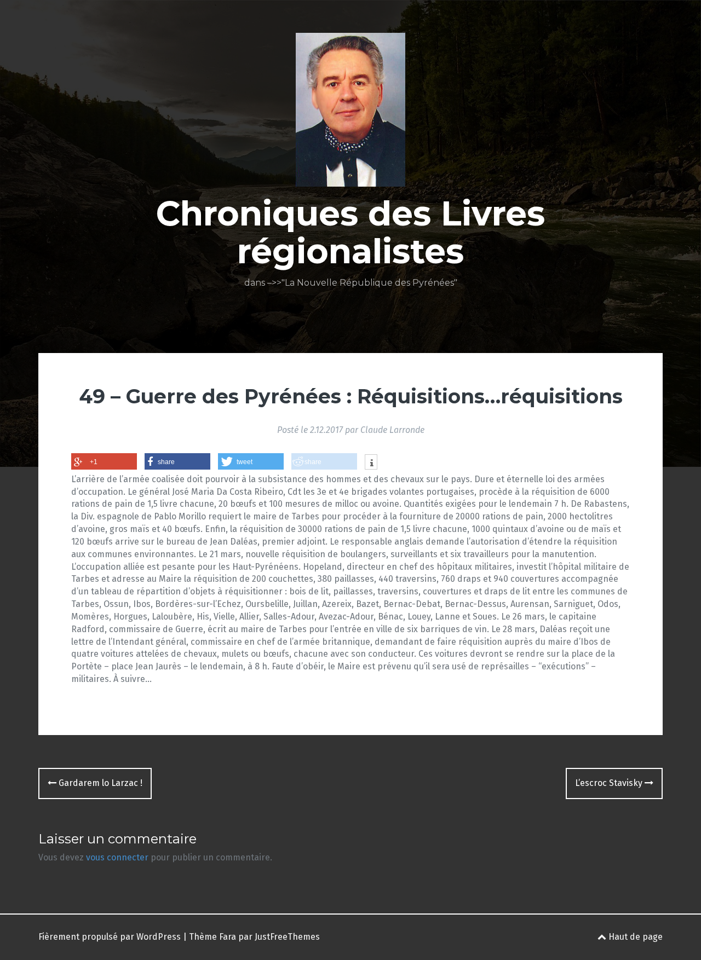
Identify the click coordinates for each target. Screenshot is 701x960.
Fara (227, 937)
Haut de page (634, 937)
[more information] (371, 463)
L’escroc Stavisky (610, 783)
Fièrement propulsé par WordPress (109, 937)
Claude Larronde (392, 430)
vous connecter (117, 857)
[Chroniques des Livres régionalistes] (350, 113)
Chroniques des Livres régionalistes (350, 232)
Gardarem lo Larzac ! (99, 783)
